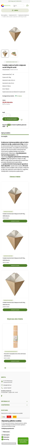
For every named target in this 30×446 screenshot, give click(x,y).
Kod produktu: (6, 69)
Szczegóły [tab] (4, 136)
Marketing (6, 439)
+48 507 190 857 (7, 388)
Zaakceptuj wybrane (9, 443)
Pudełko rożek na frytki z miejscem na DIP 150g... (14, 258)
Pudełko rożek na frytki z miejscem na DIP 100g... (14, 213)
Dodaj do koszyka (12, 119)
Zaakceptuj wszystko (23, 441)
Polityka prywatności (8, 428)
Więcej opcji (6, 431)
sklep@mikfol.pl (7, 385)
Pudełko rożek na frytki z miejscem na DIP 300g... (14, 302)
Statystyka (6, 437)
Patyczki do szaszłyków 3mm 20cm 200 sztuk (15, 353)
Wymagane (6, 435)
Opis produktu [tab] (5, 133)
